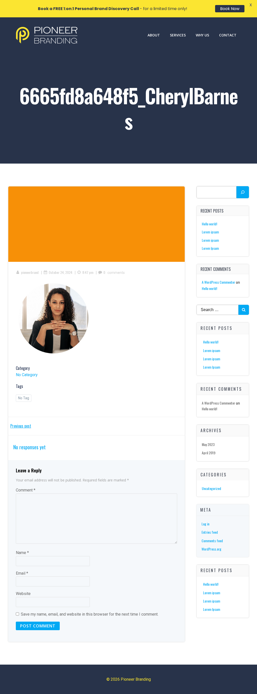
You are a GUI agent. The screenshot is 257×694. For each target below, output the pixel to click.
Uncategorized (211, 488)
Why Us (202, 35)
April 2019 (208, 452)
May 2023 (208, 444)
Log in (205, 523)
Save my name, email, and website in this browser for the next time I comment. (89, 614)
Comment (25, 490)
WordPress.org (211, 549)
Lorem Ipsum (210, 248)
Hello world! (209, 223)
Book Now (229, 9)
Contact (227, 35)
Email (22, 573)
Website (23, 593)
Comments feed (212, 540)
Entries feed (210, 532)
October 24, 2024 (60, 272)
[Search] (242, 192)
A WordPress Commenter (218, 282)
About (154, 35)
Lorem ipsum (210, 231)
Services (178, 35)
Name (22, 552)
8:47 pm (87, 272)
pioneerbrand (30, 272)
